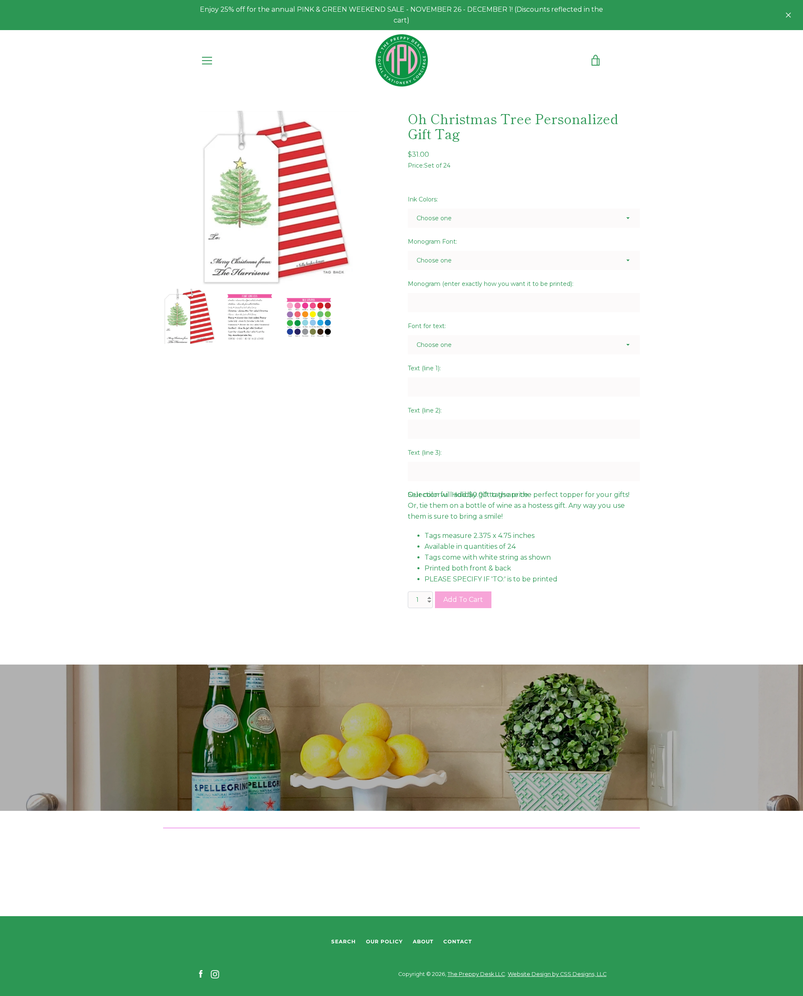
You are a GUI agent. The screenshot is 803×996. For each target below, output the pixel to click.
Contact (457, 941)
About (423, 941)
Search (343, 941)
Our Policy (384, 941)
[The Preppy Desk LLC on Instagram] (215, 974)
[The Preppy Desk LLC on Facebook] (201, 974)
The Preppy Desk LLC (476, 974)
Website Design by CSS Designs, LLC (557, 974)
